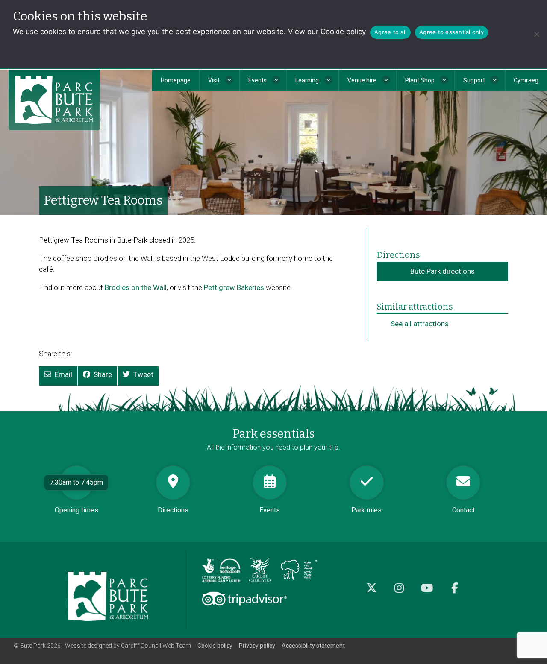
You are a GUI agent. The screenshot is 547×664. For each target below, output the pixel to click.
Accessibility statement (313, 645)
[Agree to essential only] (536, 34)
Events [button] (257, 80)
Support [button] (474, 80)
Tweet (143, 374)
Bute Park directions (442, 271)
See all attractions (420, 323)
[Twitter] (371, 592)
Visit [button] (214, 80)
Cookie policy (343, 31)
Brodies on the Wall (136, 287)
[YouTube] (427, 592)
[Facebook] (455, 592)
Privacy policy (257, 645)
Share (103, 374)
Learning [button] (307, 80)
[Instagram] (399, 592)
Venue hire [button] (361, 80)
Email (63, 374)
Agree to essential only (451, 32)
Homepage (176, 80)
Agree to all (390, 32)
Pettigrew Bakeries (234, 287)
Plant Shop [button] (420, 80)
